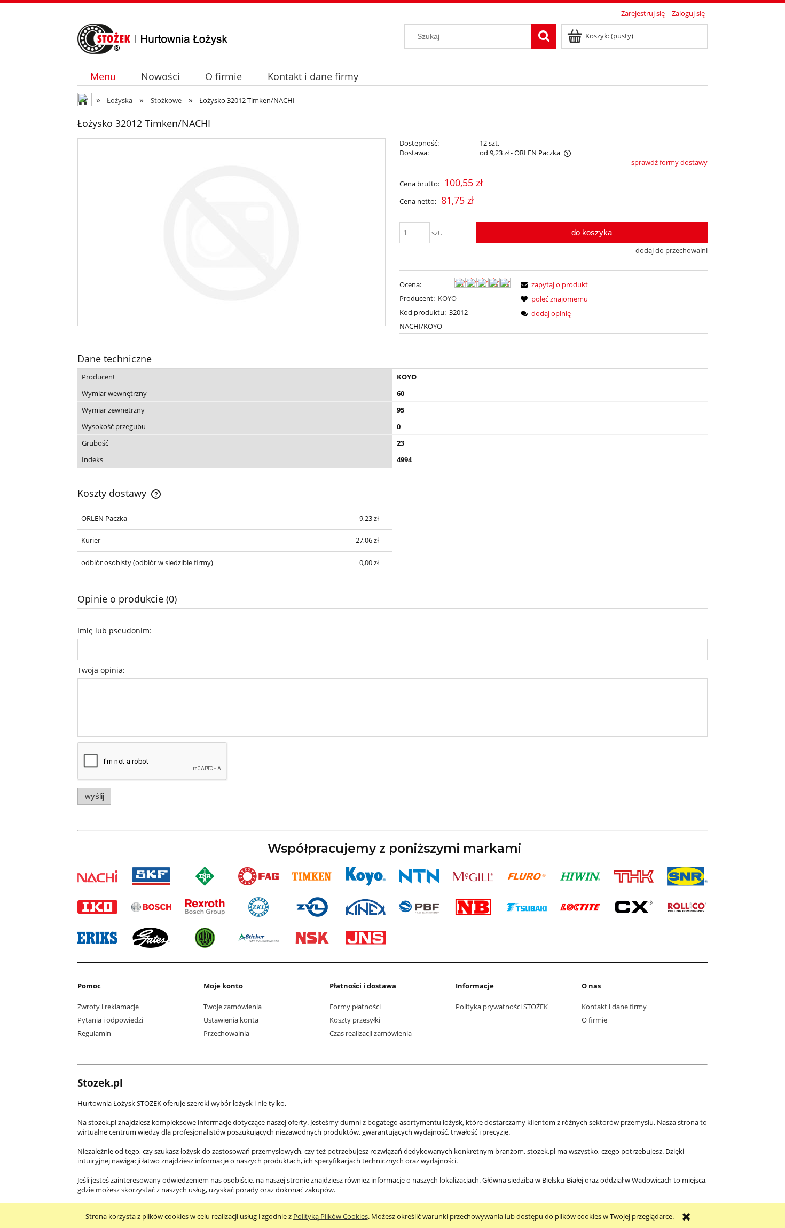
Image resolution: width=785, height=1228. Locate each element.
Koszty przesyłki (354, 1020)
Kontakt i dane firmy (614, 1006)
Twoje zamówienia (232, 1006)
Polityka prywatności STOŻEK (502, 1006)
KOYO (447, 298)
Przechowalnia (226, 1033)
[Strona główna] (152, 37)
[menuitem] (102, 76)
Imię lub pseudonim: (114, 630)
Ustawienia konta (230, 1020)
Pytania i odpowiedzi (110, 1020)
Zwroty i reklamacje (108, 1006)
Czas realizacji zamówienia (370, 1033)
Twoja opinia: (101, 670)
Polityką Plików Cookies (330, 1216)
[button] (552, 284)
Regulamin (94, 1033)
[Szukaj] (543, 36)
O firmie (594, 1020)
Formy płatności (355, 1006)
